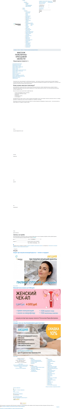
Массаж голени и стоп (16, 67)
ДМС (31, 25)
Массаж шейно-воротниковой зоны (19, 76)
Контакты (32, 359)
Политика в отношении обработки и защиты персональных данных (11, 408)
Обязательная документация (36, 360)
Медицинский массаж (16, 77)
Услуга (29, 239)
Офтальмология (28, 18)
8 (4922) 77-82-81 (42, 1)
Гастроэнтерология (29, 39)
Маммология (28, 37)
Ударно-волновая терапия (27, 26)
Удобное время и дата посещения (33, 241)
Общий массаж (15, 78)
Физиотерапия (49, 378)
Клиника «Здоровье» (16, 387)
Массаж (27, 22)
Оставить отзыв (34, 362)
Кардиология (28, 40)
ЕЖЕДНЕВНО (41, 8)
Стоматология (49, 360)
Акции (24, 0)
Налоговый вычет (34, 371)
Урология (27, 36)
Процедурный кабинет (51, 361)
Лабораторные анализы (51, 379)
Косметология (28, 44)
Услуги (24, 9)
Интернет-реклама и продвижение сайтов (53, 386)
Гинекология (49, 359)
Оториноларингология (29, 31)
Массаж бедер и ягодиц (17, 65)
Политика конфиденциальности (36, 361)
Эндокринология (28, 35)
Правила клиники (34, 366)
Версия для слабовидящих (50, 2)
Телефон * (14, 241)
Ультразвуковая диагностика (52, 368)
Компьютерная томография (52, 377)
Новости (32, 24)
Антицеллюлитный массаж (17, 63)
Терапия (27, 41)
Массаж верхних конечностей (18, 66)
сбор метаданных (22, 406)
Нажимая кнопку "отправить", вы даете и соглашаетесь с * (35, 246)
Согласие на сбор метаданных (21, 368)
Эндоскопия (28, 28)
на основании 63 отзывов (17, 396)
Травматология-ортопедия (52, 366)
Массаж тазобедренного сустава (18, 75)
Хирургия (27, 19)
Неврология (28, 38)
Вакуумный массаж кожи (17, 64)
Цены (24, 8)
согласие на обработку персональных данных (34, 245)
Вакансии (32, 363)
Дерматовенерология (29, 32)
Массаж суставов (16, 74)
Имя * (14, 239)
